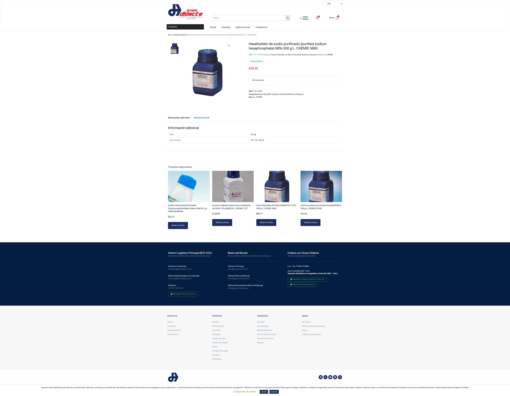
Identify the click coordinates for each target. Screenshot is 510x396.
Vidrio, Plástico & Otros (266, 334)
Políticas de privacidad (311, 334)
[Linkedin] (335, 377)
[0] (317, 18)
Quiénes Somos (243, 27)
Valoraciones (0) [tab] (201, 118)
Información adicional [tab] (179, 118)
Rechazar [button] (274, 392)
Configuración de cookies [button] (244, 392)
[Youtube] (330, 377)
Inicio (170, 35)
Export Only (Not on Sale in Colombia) (286, 55)
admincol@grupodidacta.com (179, 279)
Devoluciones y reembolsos (313, 326)
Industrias (225, 27)
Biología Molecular (264, 330)
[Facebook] (321, 377)
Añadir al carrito (178, 225)
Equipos (260, 343)
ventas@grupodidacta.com (238, 279)
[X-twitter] (325, 377)
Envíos (304, 330)
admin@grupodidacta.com (238, 288)
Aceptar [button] (264, 392)
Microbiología (262, 326)
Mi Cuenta (306, 322)
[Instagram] (340, 377)
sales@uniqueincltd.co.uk (238, 269)
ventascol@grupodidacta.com (180, 269)
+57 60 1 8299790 (175, 288)
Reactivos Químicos (180, 35)
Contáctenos (261, 27)
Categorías (172, 27)
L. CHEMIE (329, 55)
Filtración (261, 322)
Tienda (213, 27)
